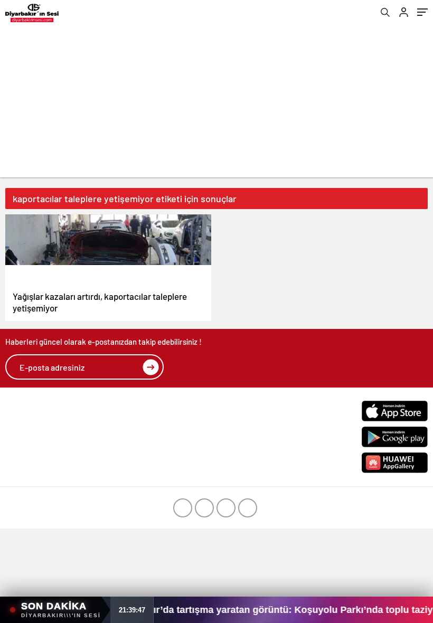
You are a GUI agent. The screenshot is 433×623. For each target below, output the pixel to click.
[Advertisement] (216, 103)
